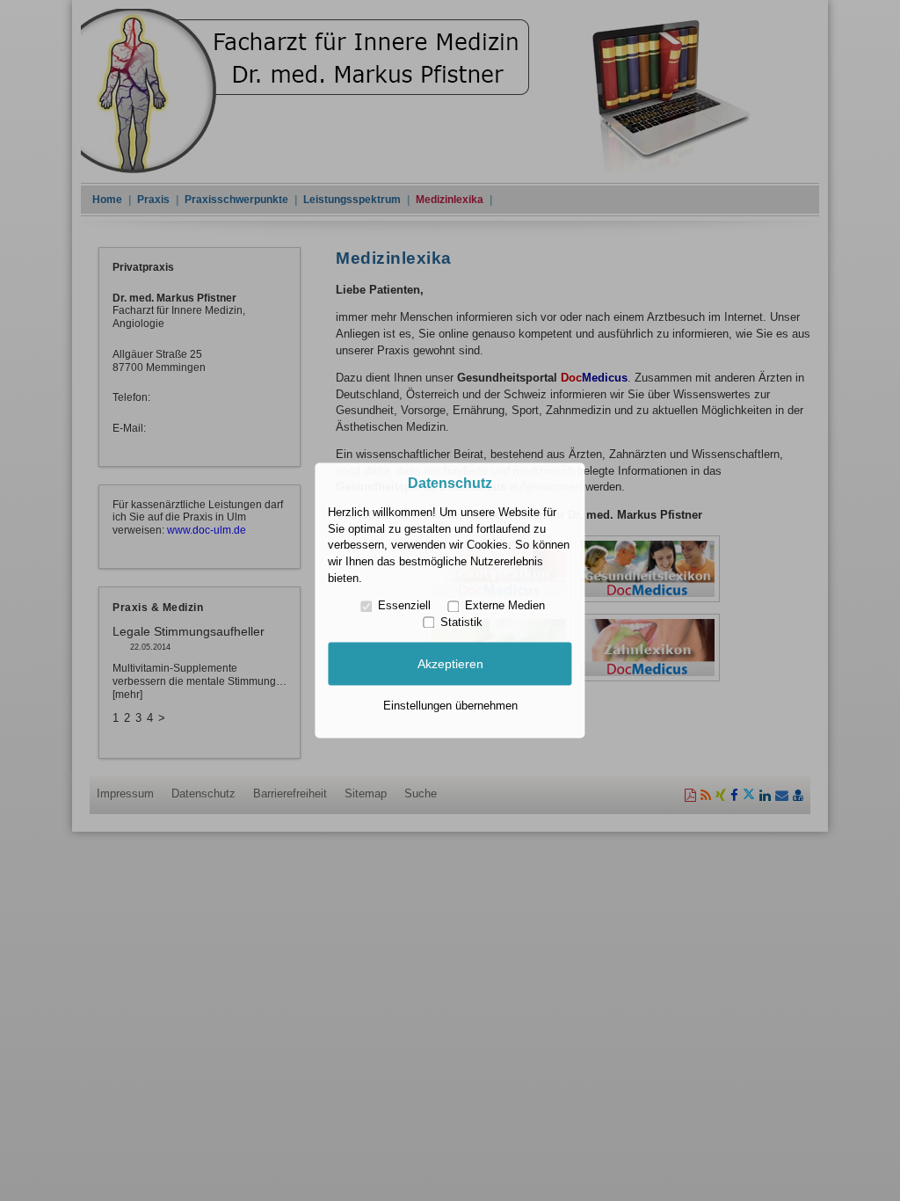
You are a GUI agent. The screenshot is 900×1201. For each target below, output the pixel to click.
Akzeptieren (450, 664)
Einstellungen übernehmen (450, 705)
